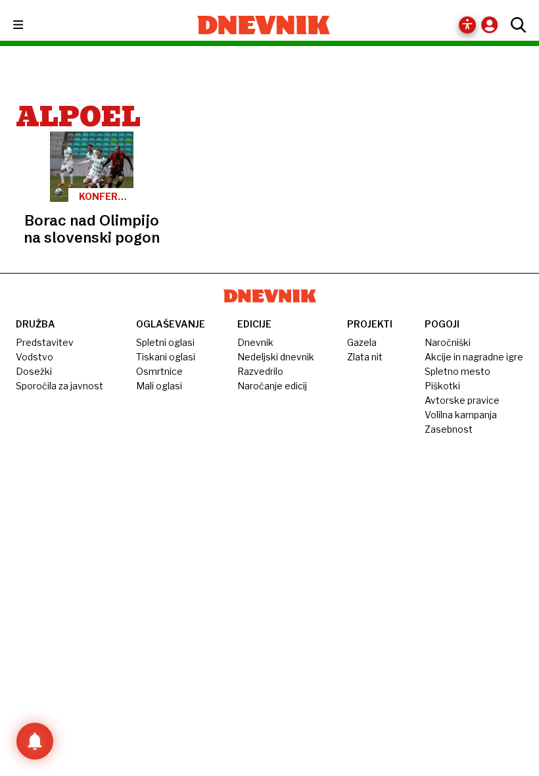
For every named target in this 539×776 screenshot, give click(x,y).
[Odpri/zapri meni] (30, 25)
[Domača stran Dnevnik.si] (264, 25)
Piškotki (442, 385)
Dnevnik (255, 342)
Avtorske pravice (462, 400)
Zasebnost (449, 429)
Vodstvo (34, 356)
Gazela (362, 342)
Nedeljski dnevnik (275, 356)
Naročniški (448, 342)
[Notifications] (34, 741)
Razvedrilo (260, 371)
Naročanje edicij (272, 385)
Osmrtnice (159, 371)
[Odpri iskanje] (515, 25)
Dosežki (34, 371)
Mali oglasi (159, 385)
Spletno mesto (457, 371)
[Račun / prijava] (492, 24)
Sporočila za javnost (59, 385)
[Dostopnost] (467, 25)
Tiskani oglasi (165, 356)
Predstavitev (45, 342)
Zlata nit (365, 356)
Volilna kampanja (461, 414)
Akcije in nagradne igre (474, 356)
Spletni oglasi (165, 342)
